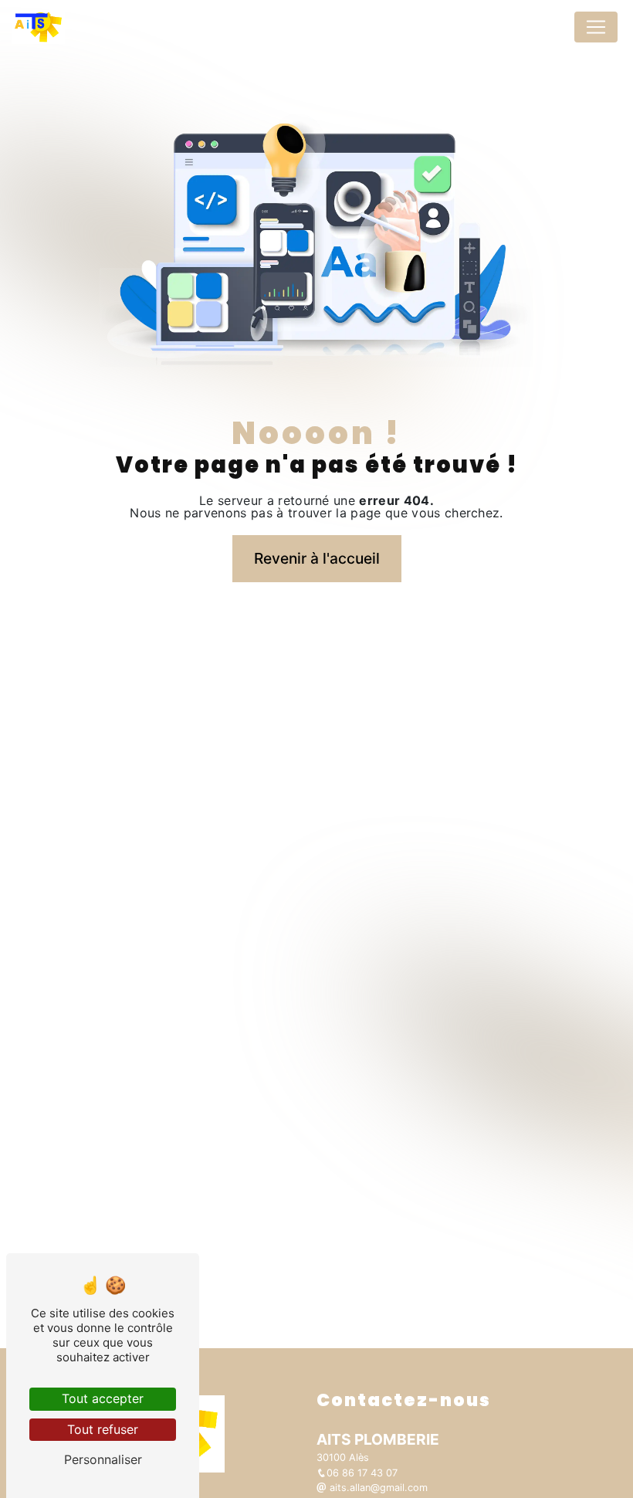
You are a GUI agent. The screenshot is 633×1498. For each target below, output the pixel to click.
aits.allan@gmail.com (377, 1487)
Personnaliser (103, 1459)
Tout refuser (102, 1429)
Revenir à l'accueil (317, 558)
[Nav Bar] (596, 27)
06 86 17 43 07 (362, 1473)
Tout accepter (103, 1398)
